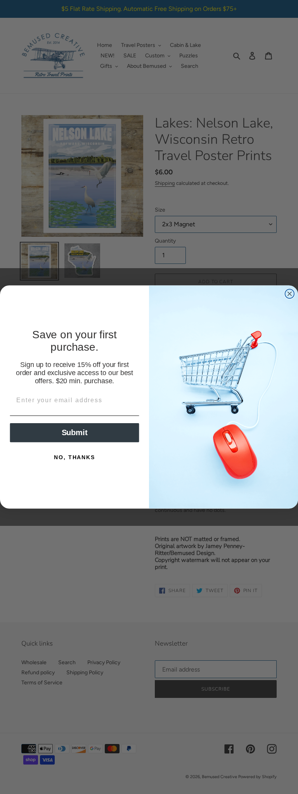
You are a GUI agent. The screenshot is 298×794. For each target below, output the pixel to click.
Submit (75, 433)
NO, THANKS (74, 458)
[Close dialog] (290, 293)
